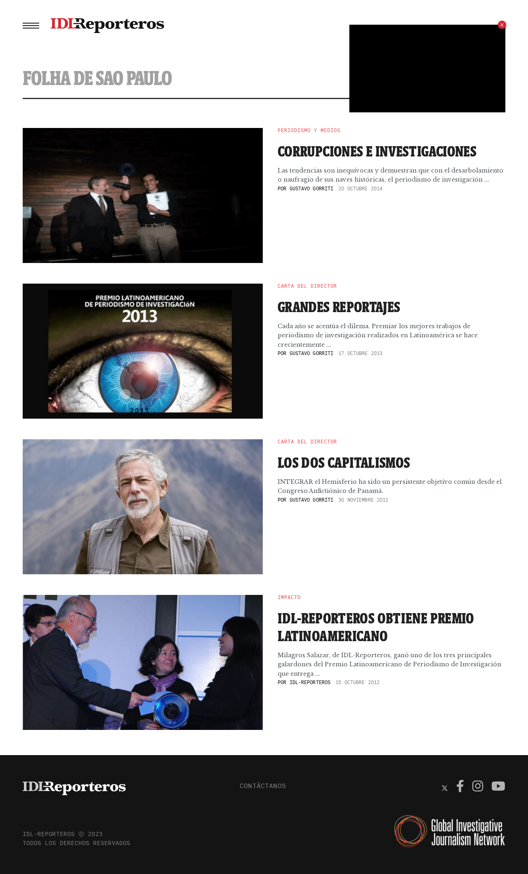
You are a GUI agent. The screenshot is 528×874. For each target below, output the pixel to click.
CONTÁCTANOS (263, 786)
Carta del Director (307, 286)
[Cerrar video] (502, 25)
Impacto (289, 597)
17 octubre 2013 (360, 353)
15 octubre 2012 (357, 682)
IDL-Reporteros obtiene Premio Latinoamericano (376, 627)
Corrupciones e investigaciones (377, 151)
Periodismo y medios (309, 130)
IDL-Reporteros (310, 682)
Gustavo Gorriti (312, 188)
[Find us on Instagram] (477, 787)
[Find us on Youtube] (498, 787)
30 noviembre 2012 (363, 500)
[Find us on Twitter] (444, 787)
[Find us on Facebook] (460, 787)
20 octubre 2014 (360, 188)
